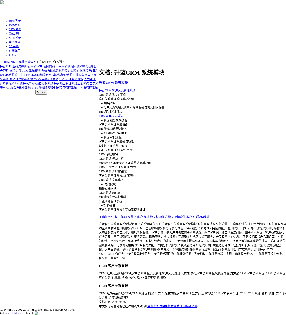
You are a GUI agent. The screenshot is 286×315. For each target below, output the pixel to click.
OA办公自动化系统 (18, 87)
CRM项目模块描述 (111, 116)
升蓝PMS (6, 66)
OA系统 (14, 33)
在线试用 (15, 50)
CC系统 (14, 46)
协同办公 (61, 66)
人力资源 (90, 79)
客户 (40, 66)
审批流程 (82, 70)
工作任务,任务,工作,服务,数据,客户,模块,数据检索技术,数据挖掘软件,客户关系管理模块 (154, 216)
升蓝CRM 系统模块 (28, 70)
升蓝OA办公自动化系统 (38, 83)
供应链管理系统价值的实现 (69, 75)
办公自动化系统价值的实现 (58, 70)
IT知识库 (14, 54)
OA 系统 (17, 83)
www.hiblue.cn (14, 313)
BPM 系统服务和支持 (45, 87)
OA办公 (53, 79)
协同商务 (49, 66)
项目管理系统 (68, 87)
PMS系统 (15, 25)
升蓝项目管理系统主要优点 (71, 83)
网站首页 (10, 62)
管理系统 (74, 66)
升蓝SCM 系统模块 (71, 79)
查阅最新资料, (172, 306)
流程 (12, 70)
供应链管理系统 (88, 87)
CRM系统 (15, 29)
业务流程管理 (21, 66)
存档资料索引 (27, 62)
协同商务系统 (39, 79)
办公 (33, 66)
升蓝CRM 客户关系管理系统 (117, 90)
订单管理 (6, 83)
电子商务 (15, 42)
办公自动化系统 (19, 79)
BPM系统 (15, 20)
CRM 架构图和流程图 (38, 75)
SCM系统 (15, 37)
